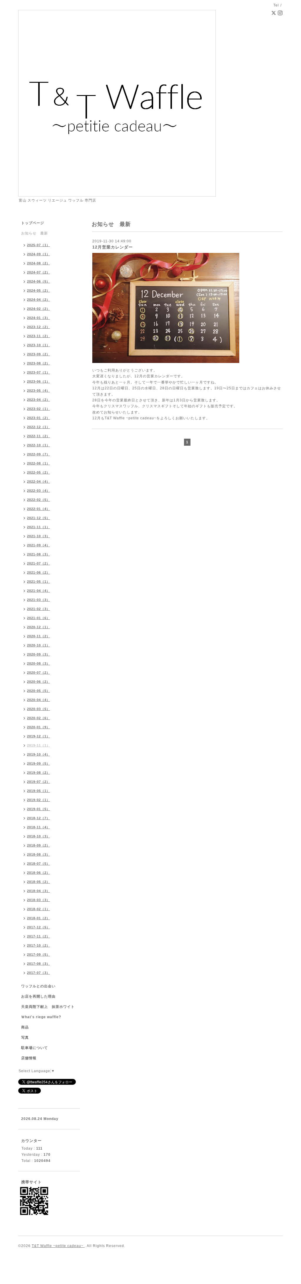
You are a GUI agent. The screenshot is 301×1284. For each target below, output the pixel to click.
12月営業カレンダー (112, 247)
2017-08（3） (38, 963)
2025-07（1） (38, 245)
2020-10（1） (38, 645)
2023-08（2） (38, 363)
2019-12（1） (38, 736)
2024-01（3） (38, 318)
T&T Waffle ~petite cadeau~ (58, 1246)
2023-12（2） (38, 327)
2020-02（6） (38, 718)
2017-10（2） (38, 945)
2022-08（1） (38, 463)
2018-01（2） (38, 918)
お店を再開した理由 (38, 996)
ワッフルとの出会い (38, 986)
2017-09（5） (38, 954)
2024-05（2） (38, 290)
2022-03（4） (38, 490)
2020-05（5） (38, 690)
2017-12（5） (38, 927)
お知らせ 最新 (34, 233)
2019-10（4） (38, 754)
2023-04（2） (38, 399)
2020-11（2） (38, 636)
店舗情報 (28, 1058)
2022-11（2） (38, 436)
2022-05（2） (38, 472)
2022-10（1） (38, 445)
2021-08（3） (38, 554)
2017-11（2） (38, 936)
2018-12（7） (38, 818)
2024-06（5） (38, 281)
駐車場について (34, 1048)
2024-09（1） (38, 254)
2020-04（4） (38, 700)
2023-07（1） (38, 372)
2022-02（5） (38, 499)
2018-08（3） (38, 854)
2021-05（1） (38, 581)
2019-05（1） (38, 791)
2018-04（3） (38, 891)
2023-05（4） (38, 390)
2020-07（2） (38, 672)
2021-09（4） (38, 545)
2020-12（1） (38, 627)
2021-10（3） (38, 536)
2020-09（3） (38, 654)
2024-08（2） (38, 263)
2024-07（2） (38, 272)
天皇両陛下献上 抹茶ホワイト (48, 1007)
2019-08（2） (38, 772)
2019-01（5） (38, 809)
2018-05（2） (38, 881)
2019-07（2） (38, 781)
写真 (25, 1037)
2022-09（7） (38, 454)
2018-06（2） (38, 872)
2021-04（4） (38, 590)
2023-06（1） (38, 381)
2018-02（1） (38, 909)
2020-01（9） (38, 727)
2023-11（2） (38, 336)
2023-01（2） (38, 418)
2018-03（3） (38, 900)
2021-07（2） (38, 563)
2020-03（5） (38, 709)
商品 (25, 1027)
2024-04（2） (38, 299)
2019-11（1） (38, 745)
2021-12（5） (38, 518)
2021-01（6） (38, 618)
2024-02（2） (38, 308)
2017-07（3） (38, 972)
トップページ (32, 223)
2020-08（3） (38, 663)
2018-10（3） (38, 836)
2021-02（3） (38, 609)
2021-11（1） (38, 527)
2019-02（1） (38, 800)
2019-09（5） (38, 763)
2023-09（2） (38, 354)
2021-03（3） (38, 600)
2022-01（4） (38, 509)
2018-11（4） (38, 827)
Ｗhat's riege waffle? (41, 1017)
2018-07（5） (38, 863)
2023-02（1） (38, 408)
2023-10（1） (38, 345)
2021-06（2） (38, 572)
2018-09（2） (38, 845)
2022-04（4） (38, 481)
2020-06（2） (38, 681)
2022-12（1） (38, 427)
